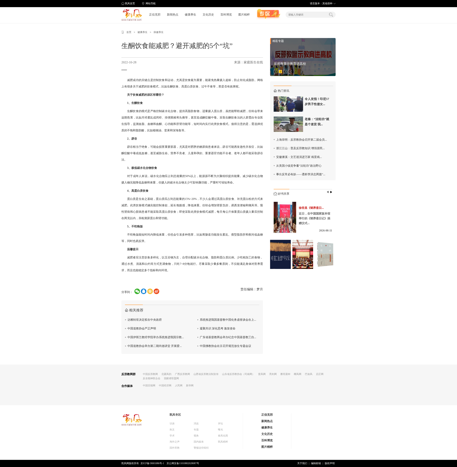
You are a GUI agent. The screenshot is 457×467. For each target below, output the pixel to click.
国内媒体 (199, 441)
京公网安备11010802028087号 (183, 463)
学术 (172, 435)
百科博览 (226, 14)
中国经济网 (165, 385)
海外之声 (175, 441)
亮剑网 (273, 374)
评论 (220, 423)
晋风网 (262, 374)
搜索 (331, 15)
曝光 (220, 429)
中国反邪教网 (150, 374)
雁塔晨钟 (285, 374)
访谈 (172, 423)
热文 (172, 429)
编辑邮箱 (316, 463)
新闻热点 (172, 14)
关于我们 (302, 463)
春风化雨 (223, 435)
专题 (196, 429)
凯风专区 (175, 414)
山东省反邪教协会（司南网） (238, 374)
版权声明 (330, 463)
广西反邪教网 (182, 374)
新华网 (190, 385)
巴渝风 (308, 374)
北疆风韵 (166, 374)
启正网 (319, 374)
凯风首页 (130, 3)
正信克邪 (154, 14)
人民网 (178, 385)
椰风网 (297, 374)
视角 (196, 435)
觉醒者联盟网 (171, 378)
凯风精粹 (223, 441)
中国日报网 (149, 385)
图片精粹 (244, 14)
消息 (196, 423)
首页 (128, 32)
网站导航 (151, 3)
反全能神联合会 (151, 378)
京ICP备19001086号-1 (152, 463)
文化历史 (208, 14)
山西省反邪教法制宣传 (206, 374)
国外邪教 (175, 447)
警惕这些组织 (201, 447)
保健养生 (159, 32)
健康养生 (190, 14)
